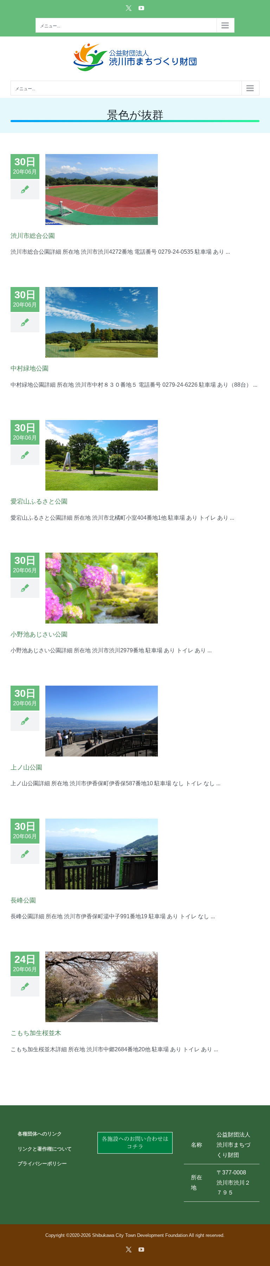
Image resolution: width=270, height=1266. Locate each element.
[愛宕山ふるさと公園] (101, 455)
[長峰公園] (101, 854)
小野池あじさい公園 (39, 634)
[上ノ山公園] (101, 721)
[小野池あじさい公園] (101, 588)
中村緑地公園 (30, 368)
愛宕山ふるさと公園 (39, 501)
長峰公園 (23, 900)
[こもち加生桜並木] (101, 987)
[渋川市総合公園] (101, 189)
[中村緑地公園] (101, 322)
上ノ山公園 (26, 767)
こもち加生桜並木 (36, 1033)
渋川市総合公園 (33, 235)
